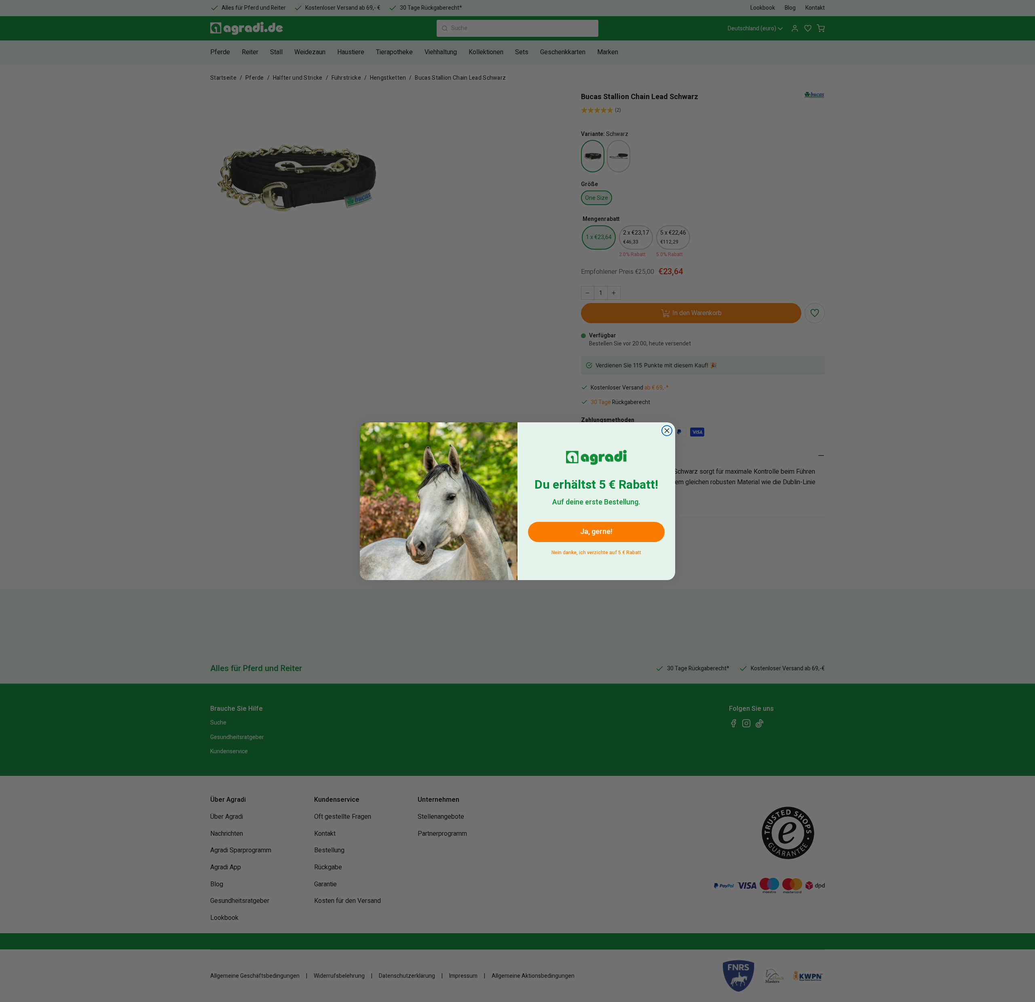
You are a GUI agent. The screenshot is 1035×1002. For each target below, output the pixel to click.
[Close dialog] (667, 431)
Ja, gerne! (596, 531)
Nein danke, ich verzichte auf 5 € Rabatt (596, 551)
